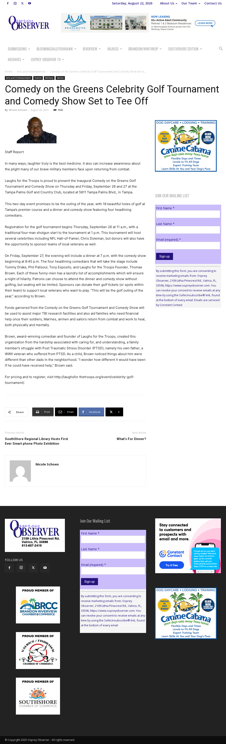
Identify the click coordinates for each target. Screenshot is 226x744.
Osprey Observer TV (46, 59)
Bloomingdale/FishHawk (55, 49)
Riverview (90, 49)
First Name (165, 208)
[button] (220, 49)
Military (49, 77)
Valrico (113, 49)
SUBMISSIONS (17, 49)
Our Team (189, 3)
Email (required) (168, 239)
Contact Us (213, 3)
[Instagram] (15, 3)
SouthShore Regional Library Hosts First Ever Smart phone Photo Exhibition (36, 441)
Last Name (165, 224)
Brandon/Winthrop (143, 49)
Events (38, 77)
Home (9, 71)
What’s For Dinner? (131, 439)
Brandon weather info (188, 352)
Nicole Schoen (18, 110)
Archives (14, 59)
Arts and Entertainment (31, 71)
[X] (22, 3)
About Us (167, 3)
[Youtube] (29, 3)
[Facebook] (7, 3)
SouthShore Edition (183, 49)
